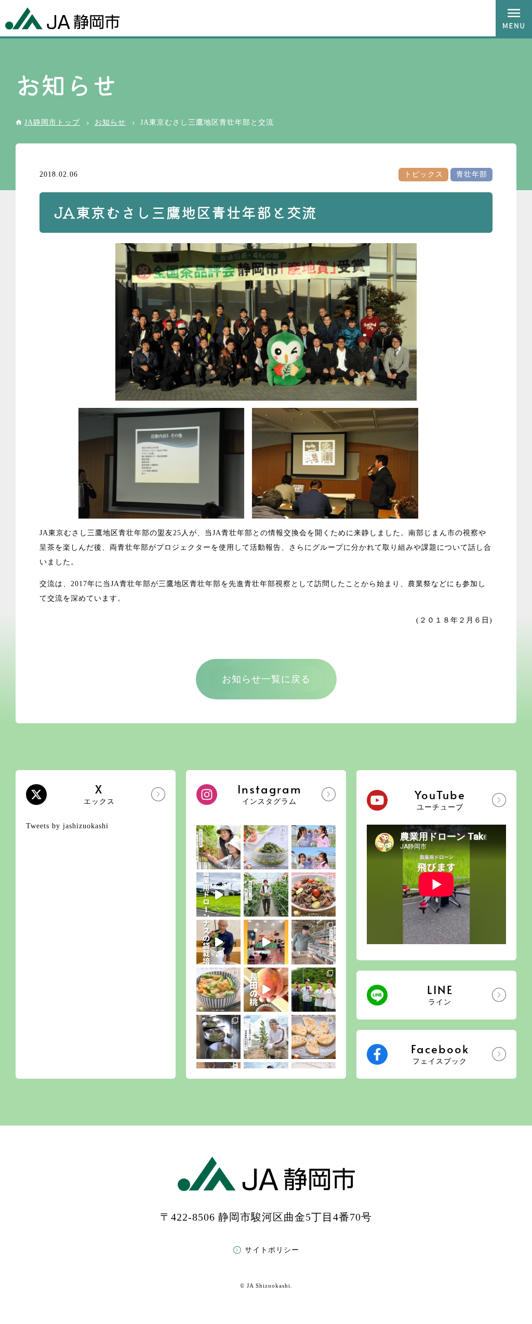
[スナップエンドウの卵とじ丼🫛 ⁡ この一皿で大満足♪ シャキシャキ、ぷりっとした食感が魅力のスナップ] (218, 990)
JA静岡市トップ (52, 122)
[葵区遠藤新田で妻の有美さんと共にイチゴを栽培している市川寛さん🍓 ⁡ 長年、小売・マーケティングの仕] (218, 847)
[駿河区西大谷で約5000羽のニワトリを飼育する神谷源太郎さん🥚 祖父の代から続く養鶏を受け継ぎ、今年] (313, 942)
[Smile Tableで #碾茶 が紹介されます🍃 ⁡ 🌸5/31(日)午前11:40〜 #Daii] (313, 990)
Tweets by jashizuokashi (67, 826)
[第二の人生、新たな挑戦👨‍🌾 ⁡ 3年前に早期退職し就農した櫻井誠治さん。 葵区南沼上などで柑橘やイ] (266, 1037)
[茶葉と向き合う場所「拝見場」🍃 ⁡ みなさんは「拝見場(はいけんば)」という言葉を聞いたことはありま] (218, 1037)
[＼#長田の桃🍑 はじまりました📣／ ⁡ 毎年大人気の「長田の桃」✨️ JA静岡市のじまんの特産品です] (266, 990)
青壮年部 (471, 174)
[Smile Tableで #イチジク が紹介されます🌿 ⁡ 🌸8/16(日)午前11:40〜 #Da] (313, 847)
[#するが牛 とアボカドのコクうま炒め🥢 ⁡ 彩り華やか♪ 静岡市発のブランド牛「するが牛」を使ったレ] (313, 894)
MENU (514, 18)
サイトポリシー (272, 1250)
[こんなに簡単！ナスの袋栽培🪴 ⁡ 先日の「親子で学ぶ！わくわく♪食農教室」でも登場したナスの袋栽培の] (218, 942)
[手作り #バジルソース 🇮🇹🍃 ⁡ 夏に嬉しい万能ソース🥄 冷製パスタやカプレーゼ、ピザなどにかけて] (266, 847)
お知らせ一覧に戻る (266, 679)
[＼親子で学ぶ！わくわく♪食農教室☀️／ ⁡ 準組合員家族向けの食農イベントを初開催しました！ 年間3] (266, 942)
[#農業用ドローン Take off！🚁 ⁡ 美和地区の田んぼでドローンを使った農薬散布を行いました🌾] (218, 894)
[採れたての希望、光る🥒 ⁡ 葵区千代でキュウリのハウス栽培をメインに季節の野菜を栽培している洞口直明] (266, 894)
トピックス (423, 174)
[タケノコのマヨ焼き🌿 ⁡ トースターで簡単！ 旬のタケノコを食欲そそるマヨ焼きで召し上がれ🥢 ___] (313, 1037)
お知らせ (110, 122)
